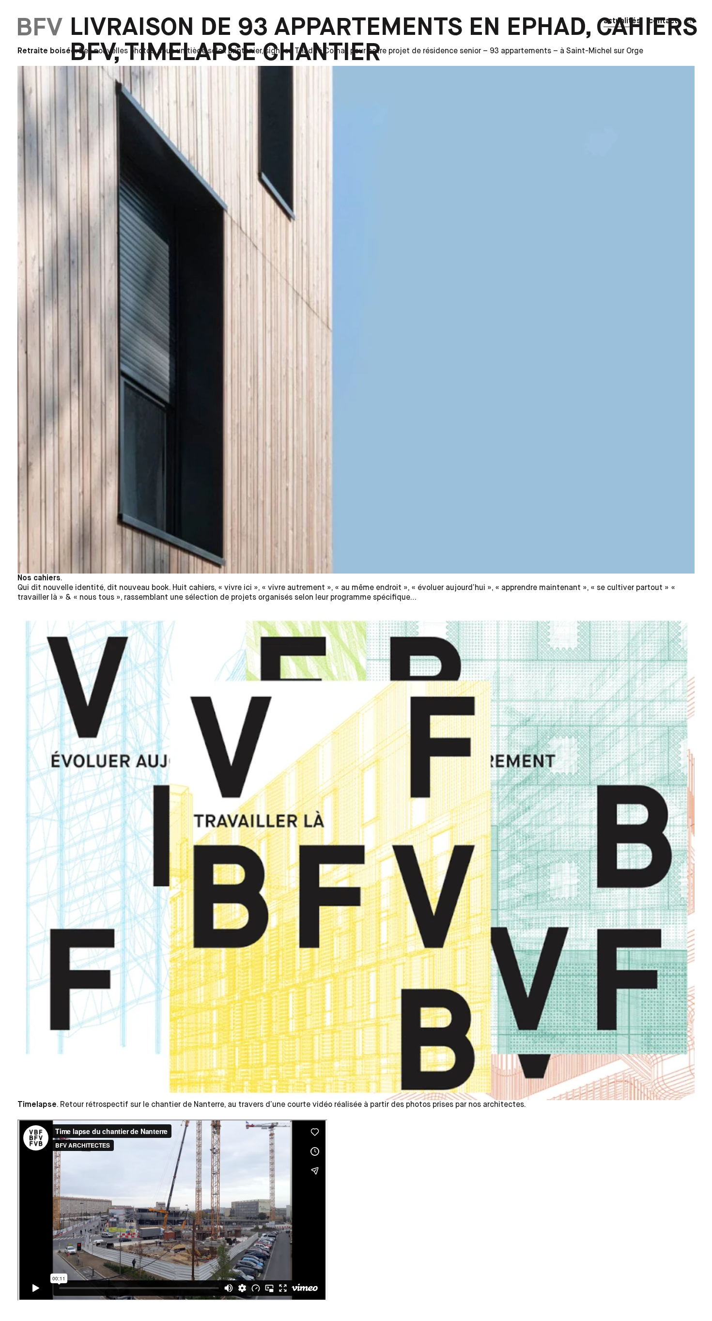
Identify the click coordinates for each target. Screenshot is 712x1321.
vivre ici (238, 588)
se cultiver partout (630, 588)
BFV (39, 27)
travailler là (37, 598)
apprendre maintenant (541, 588)
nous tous (96, 598)
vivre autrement (296, 588)
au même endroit (371, 588)
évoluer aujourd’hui (451, 588)
